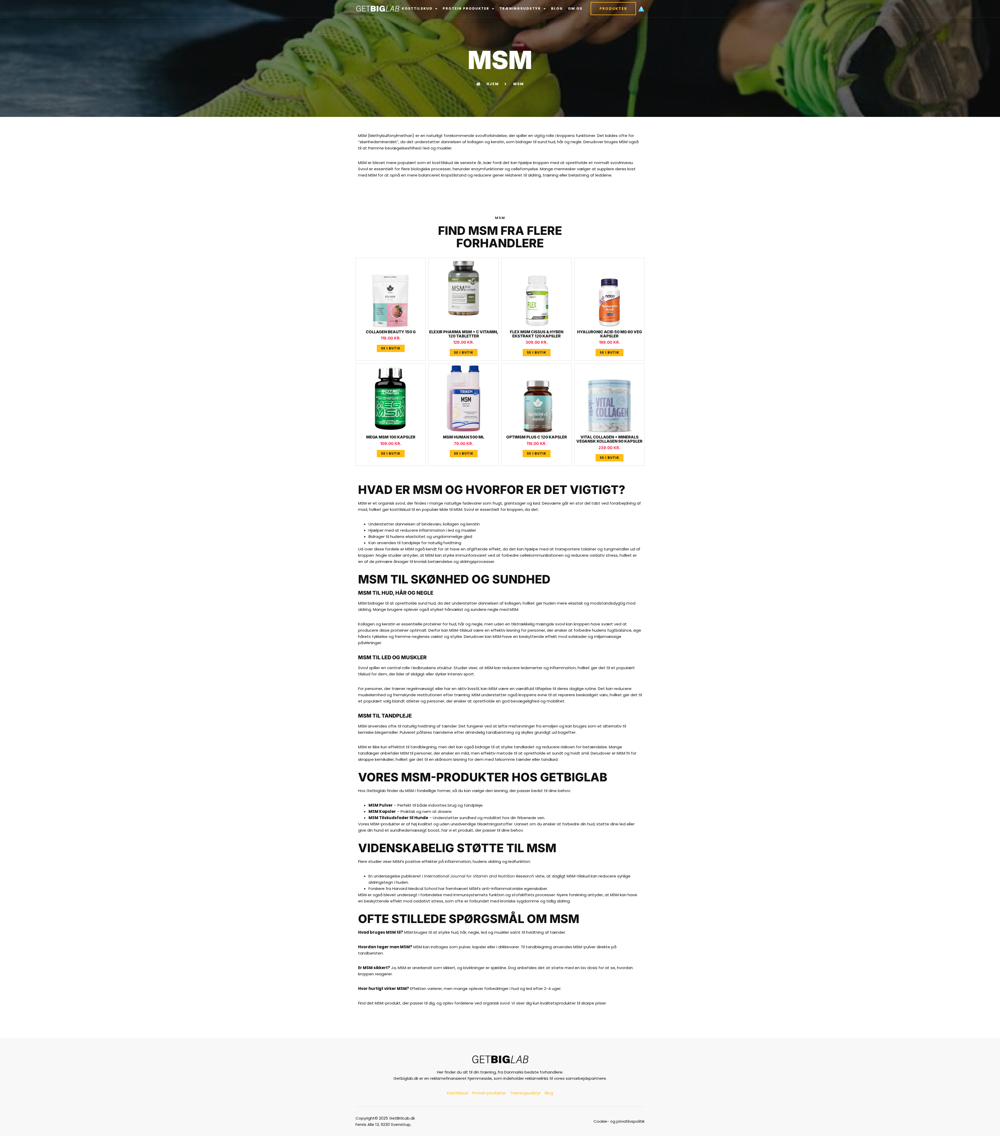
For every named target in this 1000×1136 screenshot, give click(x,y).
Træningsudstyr (520, 8)
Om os (575, 8)
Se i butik (391, 348)
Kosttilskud (417, 8)
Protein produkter (466, 8)
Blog (557, 8)
